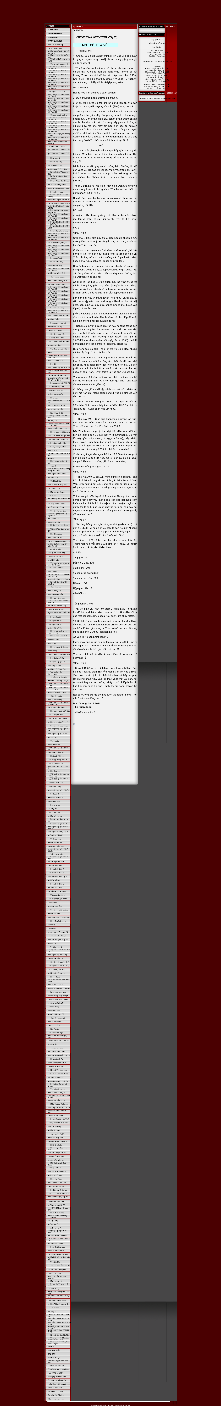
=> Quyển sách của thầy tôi (58, 64)
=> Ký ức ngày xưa (55, 360)
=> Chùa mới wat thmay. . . (58, 1171)
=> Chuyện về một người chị (58, 910)
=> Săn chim (52, 737)
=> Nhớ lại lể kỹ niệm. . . (57, 1251)
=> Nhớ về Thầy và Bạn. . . (58, 1100)
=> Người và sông (55, 330)
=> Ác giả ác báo (54, 549)
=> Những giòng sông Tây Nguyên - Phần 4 (57, 632)
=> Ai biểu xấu (53, 560)
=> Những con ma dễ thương (59, 432)
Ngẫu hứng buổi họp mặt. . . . (59, 1384)
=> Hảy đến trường (55, 534)
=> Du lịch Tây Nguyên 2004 (58, 188)
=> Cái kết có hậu (54, 481)
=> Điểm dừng (53, 1007)
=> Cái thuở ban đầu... (56, 594)
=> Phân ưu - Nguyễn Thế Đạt (59, 1055)
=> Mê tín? (52, 928)
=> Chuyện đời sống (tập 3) (58, 831)
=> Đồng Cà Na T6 (55, 1168)
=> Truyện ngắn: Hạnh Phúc (58, 707)
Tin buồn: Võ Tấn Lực (56, 1395)
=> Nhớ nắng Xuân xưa (56, 921)
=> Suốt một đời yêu (55, 794)
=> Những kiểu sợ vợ (56, 556)
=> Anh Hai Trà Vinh (55, 1228)
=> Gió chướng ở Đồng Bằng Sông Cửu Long (59, 470)
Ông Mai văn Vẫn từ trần (57, 1380)
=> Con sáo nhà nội (55, 700)
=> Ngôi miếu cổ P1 (55, 1059)
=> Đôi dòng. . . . (54, 651)
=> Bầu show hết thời (56, 763)
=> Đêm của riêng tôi (55, 786)
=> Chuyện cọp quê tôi (56, 662)
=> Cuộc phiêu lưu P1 (56, 1003)
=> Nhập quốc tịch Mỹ (56, 609)
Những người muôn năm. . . (58, 1377)
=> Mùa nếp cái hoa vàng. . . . (59, 1141)
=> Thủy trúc (52, 809)
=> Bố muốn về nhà (55, 192)
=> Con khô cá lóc (55, 1022)
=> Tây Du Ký (53, 1220)
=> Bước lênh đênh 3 (56, 873)
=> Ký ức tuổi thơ (54, 1025)
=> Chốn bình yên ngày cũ (58, 940)
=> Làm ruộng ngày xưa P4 (58, 999)
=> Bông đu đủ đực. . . (56, 1247)
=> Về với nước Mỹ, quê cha (59, 436)
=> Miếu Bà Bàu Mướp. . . (58, 1104)
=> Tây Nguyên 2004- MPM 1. (59, 203)
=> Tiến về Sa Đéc (55, 888)
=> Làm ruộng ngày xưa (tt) (58, 996)
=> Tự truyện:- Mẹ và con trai (59, 541)
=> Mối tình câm (54, 914)
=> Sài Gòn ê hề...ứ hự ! (57, 1052)
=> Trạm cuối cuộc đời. (56, 284)
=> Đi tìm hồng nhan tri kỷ (57, 428)
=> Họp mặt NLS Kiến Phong (58, 1123)
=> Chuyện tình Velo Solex (58, 726)
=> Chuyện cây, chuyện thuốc (59, 917)
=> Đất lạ (51, 925)
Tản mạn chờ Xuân (55, 1388)
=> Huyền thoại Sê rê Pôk (57, 636)
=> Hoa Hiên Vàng (55, 1179)
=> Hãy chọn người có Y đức (59, 711)
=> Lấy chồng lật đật (55, 413)
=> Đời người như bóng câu (58, 1040)
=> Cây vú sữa (53, 741)
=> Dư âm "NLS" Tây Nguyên (59, 181)
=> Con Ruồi (52, 451)
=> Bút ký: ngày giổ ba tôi (57, 899)
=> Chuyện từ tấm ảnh (56, 91)
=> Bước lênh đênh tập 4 (57, 876)
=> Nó (50, 353)
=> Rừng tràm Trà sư (56, 1186)
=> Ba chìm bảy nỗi (55, 258)
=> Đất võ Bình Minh (55, 783)
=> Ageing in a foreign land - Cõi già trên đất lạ (58, 379)
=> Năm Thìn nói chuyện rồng (59, 1304)
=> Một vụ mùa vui (55, 1281)
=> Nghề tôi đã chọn (55, 1145)
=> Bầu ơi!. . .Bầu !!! (55, 985)
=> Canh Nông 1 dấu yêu (57, 1153)
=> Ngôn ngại (53, 398)
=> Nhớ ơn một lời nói (56, 598)
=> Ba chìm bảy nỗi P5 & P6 (58, 341)
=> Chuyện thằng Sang (56, 752)
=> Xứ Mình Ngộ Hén (56, 387)
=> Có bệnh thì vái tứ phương (59, 654)
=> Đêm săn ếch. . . (55, 522)
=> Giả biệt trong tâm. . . (57, 1201)
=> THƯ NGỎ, (53, 1289)
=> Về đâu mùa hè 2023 (57, 1183)
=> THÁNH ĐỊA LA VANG (57, 1236)
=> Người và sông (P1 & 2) (58, 722)
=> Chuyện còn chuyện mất (58, 439)
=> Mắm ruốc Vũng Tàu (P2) (58, 681)
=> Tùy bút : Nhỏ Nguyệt (57, 936)
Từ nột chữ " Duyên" (55, 1391)
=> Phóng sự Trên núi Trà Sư (59, 1108)
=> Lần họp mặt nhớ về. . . (58, 273)
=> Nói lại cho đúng (55, 265)
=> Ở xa (51, 458)
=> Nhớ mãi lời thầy (55, 262)
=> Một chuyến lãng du (56, 492)
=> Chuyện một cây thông (57, 955)
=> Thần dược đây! (55, 696)
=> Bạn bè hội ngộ (55, 1175)
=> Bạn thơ (52, 643)
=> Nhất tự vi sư (54, 801)
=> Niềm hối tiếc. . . (55, 880)
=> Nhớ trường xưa (55, 1138)
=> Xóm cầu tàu (54, 519)
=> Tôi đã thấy (53, 1308)
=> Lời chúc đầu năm (56, 846)
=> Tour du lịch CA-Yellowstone (55, 673)
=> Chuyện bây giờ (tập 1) (57, 824)
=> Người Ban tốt (54, 977)
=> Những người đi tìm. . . (58, 647)
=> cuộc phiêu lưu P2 (56, 1014)
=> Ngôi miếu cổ (54, 745)
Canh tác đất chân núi (56, 1365)
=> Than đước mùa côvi (57, 1018)
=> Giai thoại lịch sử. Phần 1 (58, 349)
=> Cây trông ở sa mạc (56, 1089)
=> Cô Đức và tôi (54, 1273)
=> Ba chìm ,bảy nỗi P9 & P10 (59, 383)
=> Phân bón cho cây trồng (58, 1074)
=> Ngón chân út (54, 158)
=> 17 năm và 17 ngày (56, 507)
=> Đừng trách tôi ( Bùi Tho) (58, 1119)
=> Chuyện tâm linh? (55, 621)
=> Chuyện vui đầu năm (57, 1300)
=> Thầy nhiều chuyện (56, 503)
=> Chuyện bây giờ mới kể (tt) (59, 790)
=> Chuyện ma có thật (56, 334)
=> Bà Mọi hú (53, 572)
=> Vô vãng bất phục (55, 715)
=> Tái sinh (52, 466)
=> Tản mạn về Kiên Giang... (58, 375)
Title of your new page (56, 1399)
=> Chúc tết (52, 1044)
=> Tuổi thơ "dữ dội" (55, 835)
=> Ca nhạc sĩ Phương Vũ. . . (59, 932)
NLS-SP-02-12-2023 (55, 1373)
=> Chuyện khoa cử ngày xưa (59, 579)
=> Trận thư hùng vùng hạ (57, 242)
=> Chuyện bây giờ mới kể (58, 734)
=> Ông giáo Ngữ (54, 345)
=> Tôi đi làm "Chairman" (57, 146)
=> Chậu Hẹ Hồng (54, 1126)
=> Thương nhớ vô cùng (57, 606)
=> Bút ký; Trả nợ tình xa (57, 760)
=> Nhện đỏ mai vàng (56, 1213)
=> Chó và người (54, 591)
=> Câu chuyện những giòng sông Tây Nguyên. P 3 (58, 564)
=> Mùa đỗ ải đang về (56, 1156)
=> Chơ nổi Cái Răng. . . (57, 308)
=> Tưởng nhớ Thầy (55, 409)
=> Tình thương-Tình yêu (57, 677)
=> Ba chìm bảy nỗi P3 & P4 (58, 315)
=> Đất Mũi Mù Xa (55, 628)
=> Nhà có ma (53, 943)
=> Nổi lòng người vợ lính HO (59, 200)
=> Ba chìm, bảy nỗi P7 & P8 (59, 368)
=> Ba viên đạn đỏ (55, 538)
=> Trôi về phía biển (55, 854)
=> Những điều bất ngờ (56, 1115)
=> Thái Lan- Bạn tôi (55, 1243)
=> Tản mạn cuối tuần (56, 862)
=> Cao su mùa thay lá (56, 1093)
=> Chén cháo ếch (55, 906)
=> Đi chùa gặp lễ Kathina (57, 1190)
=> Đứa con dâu (54, 640)
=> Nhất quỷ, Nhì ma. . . (57, 756)
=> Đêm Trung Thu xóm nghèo (59, 692)
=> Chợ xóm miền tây (56, 1160)
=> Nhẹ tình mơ (54, 771)
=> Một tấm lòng (54, 1130)
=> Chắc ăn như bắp (55, 45)
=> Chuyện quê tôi (55, 624)
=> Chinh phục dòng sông (57, 115)
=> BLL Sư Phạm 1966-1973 (58, 1194)
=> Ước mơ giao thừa (56, 895)
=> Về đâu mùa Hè (55, 947)
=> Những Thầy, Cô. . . (56, 798)
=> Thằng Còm (53, 477)
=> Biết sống (52, 496)
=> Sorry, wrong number (57, 447)
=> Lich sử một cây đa (56, 973)
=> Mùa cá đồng (54, 319)
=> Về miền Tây (54, 1262)
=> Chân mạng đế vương (57, 718)
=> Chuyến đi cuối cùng (56, 474)
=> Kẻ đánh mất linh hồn (57, 443)
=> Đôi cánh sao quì (55, 390)
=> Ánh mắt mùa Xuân (56, 406)
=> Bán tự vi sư (54, 805)
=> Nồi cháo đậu (54, 1011)
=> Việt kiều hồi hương (56, 553)
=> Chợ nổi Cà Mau (55, 568)
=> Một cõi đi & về (55, 843)
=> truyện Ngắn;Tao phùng (58, 231)
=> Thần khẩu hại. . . (55, 587)
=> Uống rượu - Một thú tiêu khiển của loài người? (58, 1339)
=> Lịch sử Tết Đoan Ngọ (57, 1070)
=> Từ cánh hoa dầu (55, 48)
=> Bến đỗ (52, 364)
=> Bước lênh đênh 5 (56, 884)
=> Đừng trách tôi (54, 617)
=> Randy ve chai (54, 665)
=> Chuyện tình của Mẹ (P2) (58, 962)
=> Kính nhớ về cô (55, 812)
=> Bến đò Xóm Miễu (56, 658)
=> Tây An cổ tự (54, 1224)
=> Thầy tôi (52, 1312)
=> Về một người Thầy (56, 969)
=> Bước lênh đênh (55, 865)
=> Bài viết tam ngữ (55, 1033)
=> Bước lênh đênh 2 (56, 869)
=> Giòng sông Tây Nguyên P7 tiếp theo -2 (58, 779)
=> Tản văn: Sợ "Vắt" (56, 1134)
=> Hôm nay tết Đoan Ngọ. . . (59, 169)
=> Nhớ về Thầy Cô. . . (56, 958)
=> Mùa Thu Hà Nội (55, 327)
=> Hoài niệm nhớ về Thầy (58, 1081)
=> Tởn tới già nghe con (57, 185)
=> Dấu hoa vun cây (55, 394)
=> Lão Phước (53, 1029)
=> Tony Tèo (52, 421)
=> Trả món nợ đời (55, 165)
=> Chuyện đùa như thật (57, 511)
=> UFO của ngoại (55, 839)
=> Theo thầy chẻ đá (55, 1078)
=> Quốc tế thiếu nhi (55, 1066)
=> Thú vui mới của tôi (56, 277)
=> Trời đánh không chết (57, 1270)
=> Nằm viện (52, 902)
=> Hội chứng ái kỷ (55, 162)
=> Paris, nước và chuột (57, 323)
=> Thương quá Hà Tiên (57, 1205)
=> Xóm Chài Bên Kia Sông (58, 1254)
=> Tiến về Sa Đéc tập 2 (57, 891)
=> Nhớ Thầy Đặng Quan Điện (59, 988)
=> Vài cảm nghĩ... (55, 488)
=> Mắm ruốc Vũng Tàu (56, 669)
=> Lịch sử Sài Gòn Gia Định (58, 1335)
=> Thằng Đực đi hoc (56, 338)
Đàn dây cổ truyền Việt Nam (58, 1369)
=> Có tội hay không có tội (58, 281)
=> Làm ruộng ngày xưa (57, 992)
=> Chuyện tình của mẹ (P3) (58, 966)
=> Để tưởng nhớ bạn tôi (57, 1063)
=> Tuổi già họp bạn (55, 1048)
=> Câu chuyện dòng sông (57, 485)
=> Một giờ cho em (55, 816)
